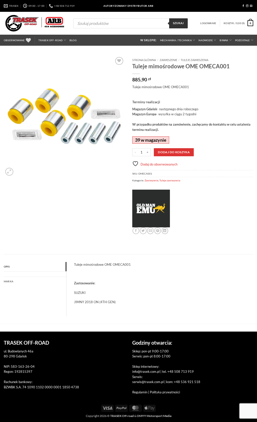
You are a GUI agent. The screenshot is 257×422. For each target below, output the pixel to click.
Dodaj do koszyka (174, 152)
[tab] (35, 274)
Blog (73, 40)
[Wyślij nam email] (251, 6)
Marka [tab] (8, 281)
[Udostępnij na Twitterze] (143, 230)
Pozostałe (242, 40)
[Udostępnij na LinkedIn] (165, 230)
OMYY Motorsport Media (154, 415)
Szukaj (178, 23)
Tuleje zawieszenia (194, 60)
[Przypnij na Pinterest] (157, 230)
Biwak (224, 40)
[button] (208, 23)
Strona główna (144, 60)
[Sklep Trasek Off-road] (35, 23)
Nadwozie (206, 40)
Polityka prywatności (165, 392)
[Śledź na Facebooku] (243, 6)
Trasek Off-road (50, 40)
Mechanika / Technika (176, 40)
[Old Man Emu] (151, 208)
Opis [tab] (7, 266)
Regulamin (139, 392)
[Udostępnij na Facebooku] (136, 230)
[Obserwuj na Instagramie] (247, 6)
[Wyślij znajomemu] (150, 230)
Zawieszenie (168, 60)
